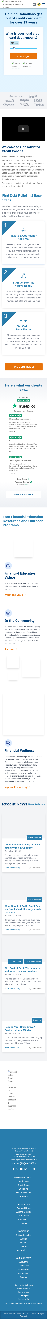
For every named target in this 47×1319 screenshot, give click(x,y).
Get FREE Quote (23, 56)
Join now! (10, 649)
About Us (23, 1262)
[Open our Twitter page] (17, 1169)
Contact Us (23, 1266)
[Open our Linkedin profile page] (30, 1169)
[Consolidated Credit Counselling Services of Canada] (16, 4)
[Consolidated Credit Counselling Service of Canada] (23, 1143)
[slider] (23, 48)
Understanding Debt (33, 961)
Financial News (23, 1208)
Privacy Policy (23, 1288)
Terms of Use (23, 1292)
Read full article (12, 868)
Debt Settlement (23, 1193)
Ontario (23, 1242)
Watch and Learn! (14, 595)
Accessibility (23, 1299)
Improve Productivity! (16, 787)
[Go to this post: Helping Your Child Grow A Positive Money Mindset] (23, 1008)
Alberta (23, 1239)
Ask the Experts (23, 1212)
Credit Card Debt (34, 838)
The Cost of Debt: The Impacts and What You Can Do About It (22, 970)
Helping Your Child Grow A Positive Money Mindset (20, 1028)
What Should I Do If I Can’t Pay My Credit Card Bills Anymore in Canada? (23, 909)
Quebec (23, 1246)
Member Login (23, 1273)
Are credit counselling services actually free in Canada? (23, 846)
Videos (23, 1223)
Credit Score (23, 1181)
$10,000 (14, 43)
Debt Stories (23, 1216)
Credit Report (23, 1185)
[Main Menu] (43, 4)
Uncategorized (15, 961)
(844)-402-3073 (28, 1163)
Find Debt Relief (24, 366)
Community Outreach (23, 1285)
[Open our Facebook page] (13, 1169)
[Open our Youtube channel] (21, 1169)
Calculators (23, 1219)
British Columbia (23, 1235)
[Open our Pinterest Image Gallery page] (34, 1169)
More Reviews (23, 494)
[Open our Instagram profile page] (25, 1169)
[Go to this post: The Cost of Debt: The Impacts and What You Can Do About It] (23, 949)
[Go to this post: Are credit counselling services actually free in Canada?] (23, 825)
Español (23, 1277)
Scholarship (23, 1269)
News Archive (36, 804)
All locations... (23, 1250)
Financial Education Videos (20, 575)
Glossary (24, 1196)
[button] (23, 129)
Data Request (23, 1295)
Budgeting (37, 1020)
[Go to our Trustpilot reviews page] (28, 64)
